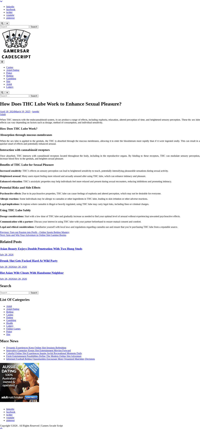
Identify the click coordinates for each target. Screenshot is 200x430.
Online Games (13, 328)
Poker (9, 73)
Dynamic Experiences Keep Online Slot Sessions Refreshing (36, 347)
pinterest (10, 18)
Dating (9, 317)
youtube (10, 15)
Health (9, 323)
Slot (8, 81)
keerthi (35, 111)
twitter (9, 12)
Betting (9, 75)
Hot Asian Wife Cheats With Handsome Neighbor (32, 272)
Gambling (11, 78)
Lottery (9, 87)
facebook (10, 9)
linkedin (10, 6)
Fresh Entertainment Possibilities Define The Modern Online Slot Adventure (43, 356)
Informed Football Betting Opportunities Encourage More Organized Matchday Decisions (50, 359)
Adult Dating (12, 70)
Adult (9, 84)
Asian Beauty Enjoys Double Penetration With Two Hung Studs (41, 248)
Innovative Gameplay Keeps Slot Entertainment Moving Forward (38, 350)
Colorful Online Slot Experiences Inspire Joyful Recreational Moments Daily (44, 353)
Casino (9, 67)
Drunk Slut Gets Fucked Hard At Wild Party (29, 260)
